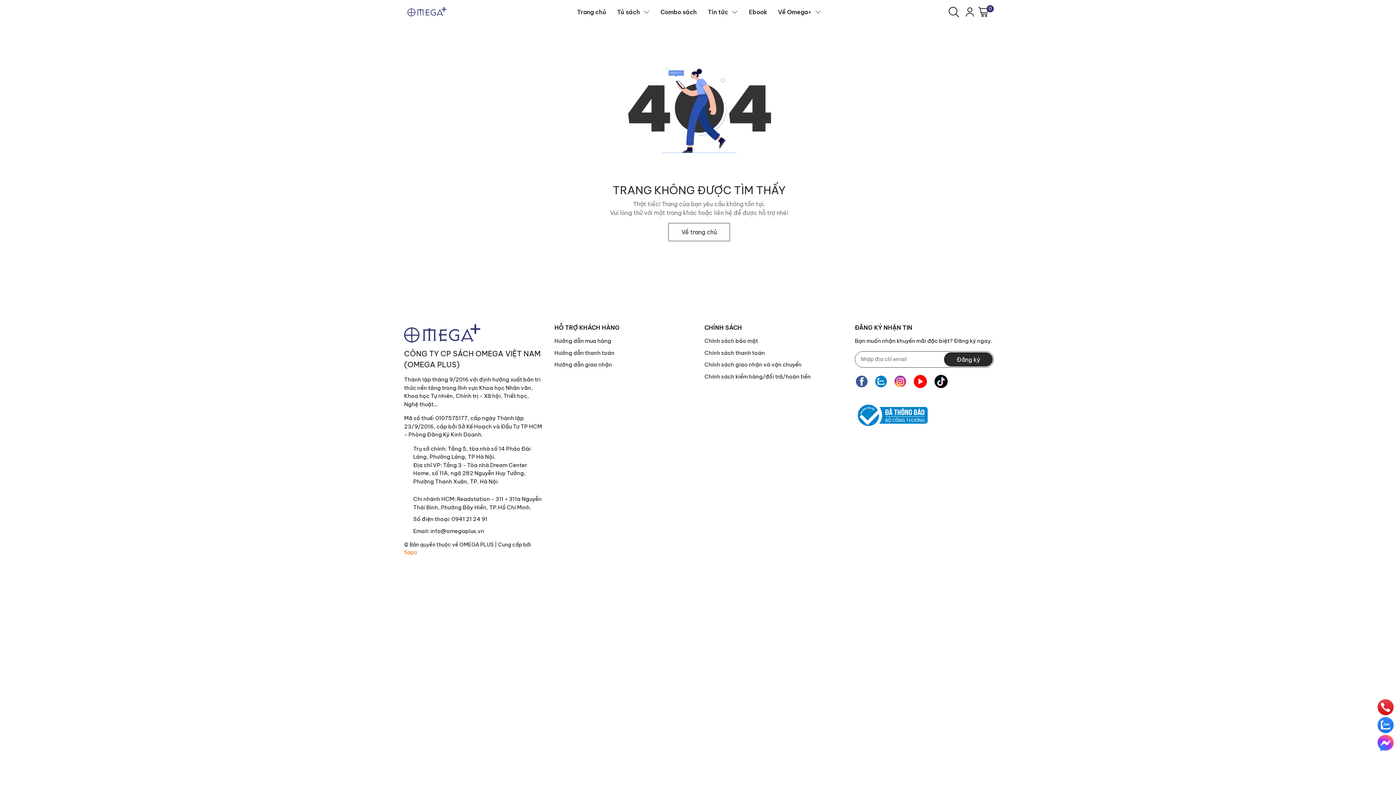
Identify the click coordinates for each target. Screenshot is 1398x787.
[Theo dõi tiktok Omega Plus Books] (941, 381)
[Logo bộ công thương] (891, 415)
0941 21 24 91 (469, 519)
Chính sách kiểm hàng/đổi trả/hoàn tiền (757, 376)
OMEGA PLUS (476, 544)
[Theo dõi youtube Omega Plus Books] (920, 381)
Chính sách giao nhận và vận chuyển (753, 364)
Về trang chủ (699, 232)
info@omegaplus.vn (457, 531)
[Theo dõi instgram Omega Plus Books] (900, 381)
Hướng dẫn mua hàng (582, 340)
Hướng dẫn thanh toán (584, 352)
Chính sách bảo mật (731, 340)
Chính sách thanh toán (734, 352)
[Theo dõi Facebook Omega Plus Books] (862, 381)
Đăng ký (968, 359)
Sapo (410, 552)
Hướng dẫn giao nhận (583, 364)
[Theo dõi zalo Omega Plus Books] (881, 381)
